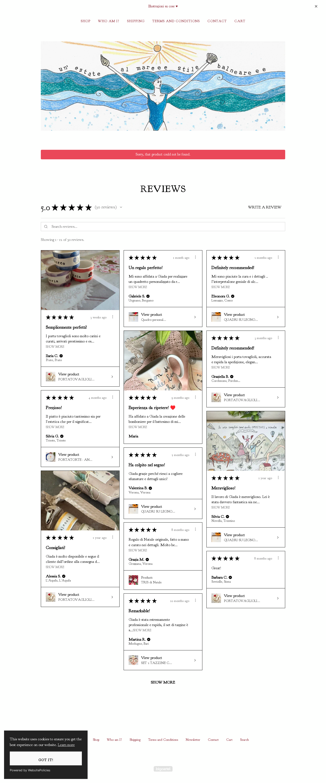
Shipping (136, 21)
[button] (121, 207)
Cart (239, 21)
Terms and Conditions (176, 21)
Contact (217, 21)
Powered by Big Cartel (163, 769)
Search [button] (244, 740)
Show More (55, 346)
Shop (85, 21)
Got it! (45, 760)
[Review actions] (112, 316)
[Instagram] (163, 753)
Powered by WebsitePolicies (30, 770)
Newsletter (193, 740)
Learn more (66, 744)
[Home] (163, 86)
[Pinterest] (175, 753)
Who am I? (108, 21)
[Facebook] (150, 753)
